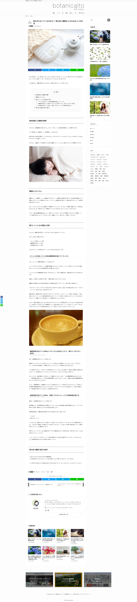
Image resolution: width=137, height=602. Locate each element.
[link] (46, 510)
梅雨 (99, 173)
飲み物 (91, 183)
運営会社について (59, 594)
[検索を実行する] (108, 20)
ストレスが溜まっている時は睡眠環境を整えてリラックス (51, 101)
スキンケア (99, 159)
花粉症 (91, 180)
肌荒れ (100, 178)
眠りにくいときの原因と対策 (43, 99)
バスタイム (92, 164)
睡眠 (52, 471)
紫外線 (91, 178)
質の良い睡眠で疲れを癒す (43, 108)
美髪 (96, 178)
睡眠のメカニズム (40, 97)
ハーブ (93, 128)
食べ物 (107, 180)
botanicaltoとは (50, 594)
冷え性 (91, 171)
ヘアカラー (105, 164)
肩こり (104, 178)
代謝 (100, 169)
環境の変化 (104, 173)
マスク (100, 166)
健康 (93, 131)
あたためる (92, 154)
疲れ (48, 471)
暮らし (31, 26)
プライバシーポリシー (85, 594)
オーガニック (102, 157)
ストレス (37, 471)
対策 (99, 171)
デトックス (99, 161)
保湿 (104, 169)
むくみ (102, 154)
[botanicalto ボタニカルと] (68, 6)
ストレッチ (43, 471)
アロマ (107, 154)
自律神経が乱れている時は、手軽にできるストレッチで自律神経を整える (54, 105)
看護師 (91, 176)
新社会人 (92, 173)
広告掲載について (68, 594)
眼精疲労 (97, 176)
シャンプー (92, 159)
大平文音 (35, 508)
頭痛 (99, 180)
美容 (93, 137)
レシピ (91, 169)
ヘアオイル (99, 164)
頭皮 (103, 180)
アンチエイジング (94, 157)
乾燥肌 (96, 169)
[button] (35, 70)
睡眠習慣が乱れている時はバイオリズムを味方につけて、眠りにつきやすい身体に (56, 103)
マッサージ (106, 166)
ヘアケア (92, 166)
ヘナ (97, 166)
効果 (96, 171)
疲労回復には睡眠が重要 (42, 95)
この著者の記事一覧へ (63, 514)
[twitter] (48, 510)
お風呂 (98, 154)
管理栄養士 (106, 176)
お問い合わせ (76, 594)
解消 (96, 180)
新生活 (103, 171)
